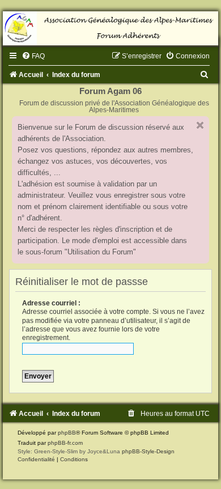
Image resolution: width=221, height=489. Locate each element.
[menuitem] (33, 56)
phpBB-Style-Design (148, 451)
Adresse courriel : (51, 303)
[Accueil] (110, 28)
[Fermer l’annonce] (200, 125)
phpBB (67, 433)
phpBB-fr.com (65, 443)
